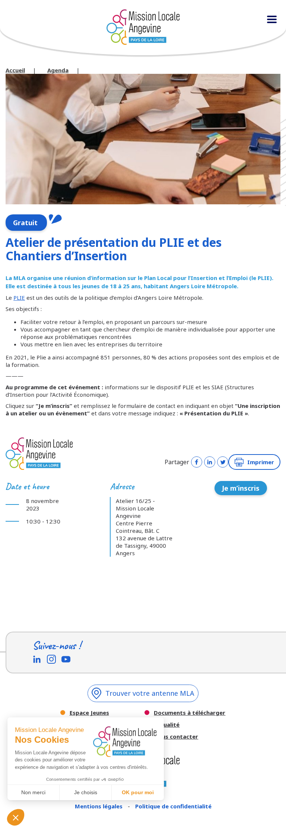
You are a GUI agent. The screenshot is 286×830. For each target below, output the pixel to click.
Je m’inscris (241, 488)
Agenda (58, 70)
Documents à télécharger (189, 713)
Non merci (33, 792)
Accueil (15, 70)
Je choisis (85, 792)
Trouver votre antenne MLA (149, 693)
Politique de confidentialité (173, 806)
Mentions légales (99, 806)
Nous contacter (176, 736)
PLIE (19, 297)
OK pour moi (138, 792)
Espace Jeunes (89, 713)
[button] (16, 817)
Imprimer (260, 462)
